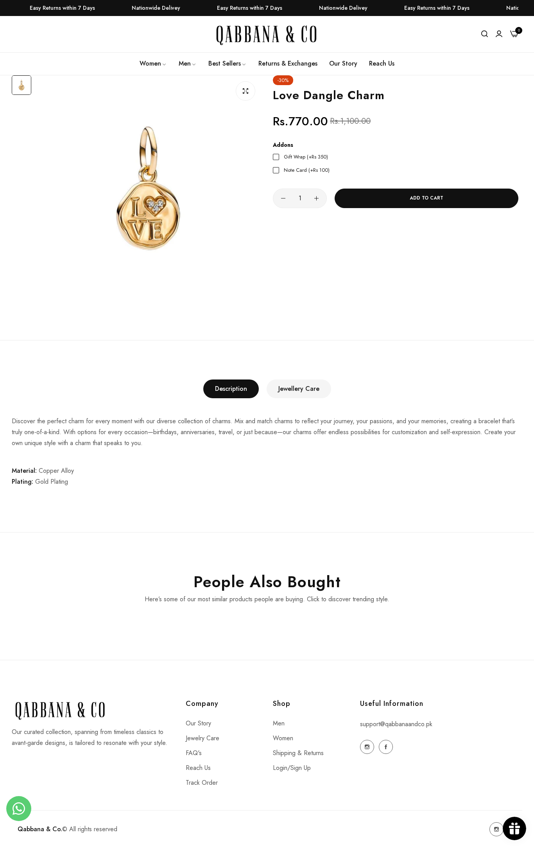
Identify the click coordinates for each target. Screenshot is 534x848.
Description (231, 388)
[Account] (499, 33)
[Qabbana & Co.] (267, 34)
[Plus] (316, 198)
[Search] (484, 34)
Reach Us (198, 767)
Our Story (198, 723)
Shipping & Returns (298, 752)
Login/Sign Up (292, 767)
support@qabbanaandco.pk (396, 724)
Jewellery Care (298, 388)
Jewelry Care (202, 738)
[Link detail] (367, 747)
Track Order (202, 782)
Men (279, 723)
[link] (153, 63)
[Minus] (283, 198)
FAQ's (194, 752)
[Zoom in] (245, 91)
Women (283, 738)
